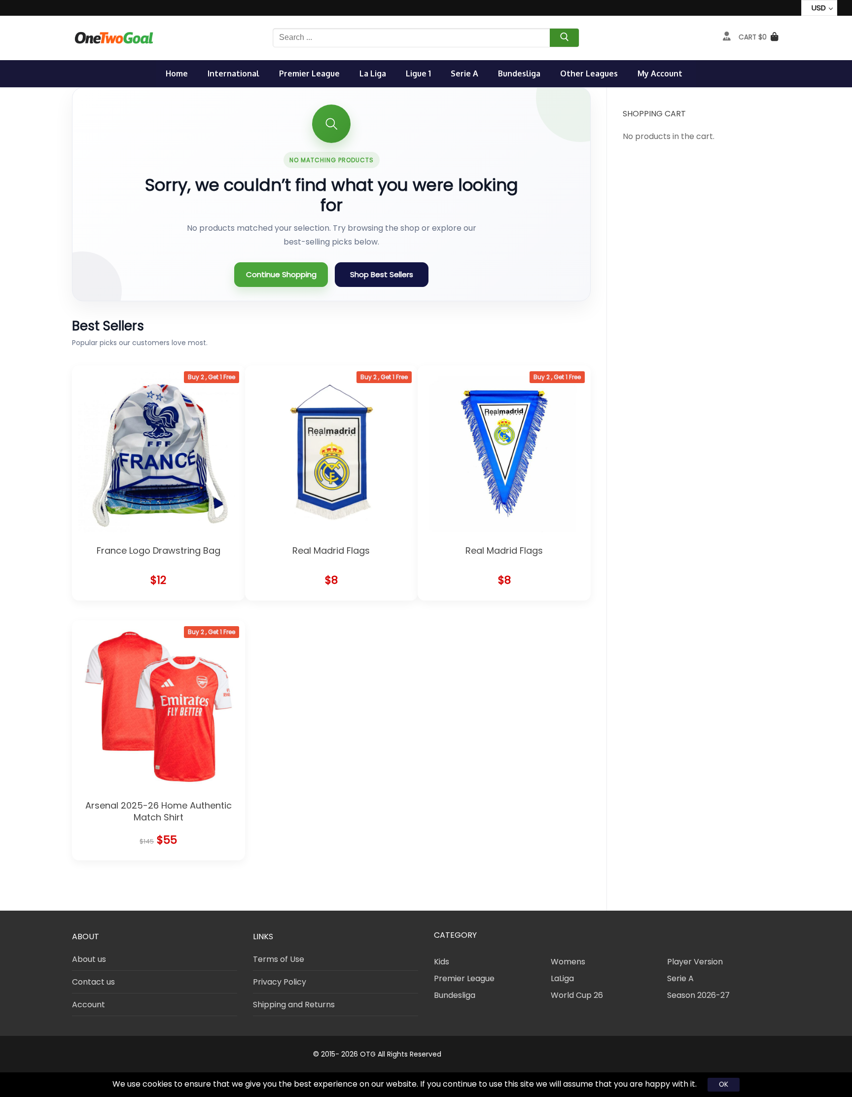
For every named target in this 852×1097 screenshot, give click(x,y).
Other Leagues (589, 73)
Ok (723, 1084)
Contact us (93, 982)
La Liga (372, 73)
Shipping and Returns (294, 1004)
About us (89, 959)
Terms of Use (278, 959)
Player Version (695, 961)
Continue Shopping (281, 274)
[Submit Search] (564, 39)
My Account (660, 73)
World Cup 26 (577, 995)
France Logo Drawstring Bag (158, 550)
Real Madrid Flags (331, 550)
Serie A (464, 73)
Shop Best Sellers (381, 274)
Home (177, 73)
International (233, 73)
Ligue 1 (418, 73)
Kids (441, 961)
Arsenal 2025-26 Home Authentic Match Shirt (158, 811)
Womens (568, 961)
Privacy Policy (279, 982)
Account (88, 1004)
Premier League (309, 73)
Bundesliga (519, 73)
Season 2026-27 (698, 995)
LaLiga (562, 978)
